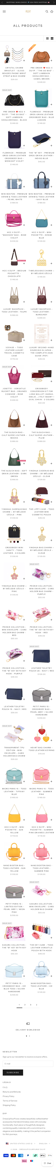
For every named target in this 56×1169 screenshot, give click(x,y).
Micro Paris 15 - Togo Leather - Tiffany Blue (14, 791)
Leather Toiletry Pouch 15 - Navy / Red (14, 707)
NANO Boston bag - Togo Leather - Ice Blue (42, 986)
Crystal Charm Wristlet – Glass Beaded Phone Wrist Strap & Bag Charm (14, 72)
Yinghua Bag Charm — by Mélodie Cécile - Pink (14, 588)
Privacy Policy (8, 1096)
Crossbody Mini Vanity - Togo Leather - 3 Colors (14, 550)
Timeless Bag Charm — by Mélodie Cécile (42, 272)
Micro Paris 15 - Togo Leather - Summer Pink (41, 791)
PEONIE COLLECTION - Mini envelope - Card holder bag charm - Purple (41, 590)
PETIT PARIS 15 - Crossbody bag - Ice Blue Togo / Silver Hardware (14, 987)
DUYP (42, 1149)
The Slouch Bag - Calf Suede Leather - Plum (41, 435)
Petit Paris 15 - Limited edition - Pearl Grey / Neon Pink (14, 908)
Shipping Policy (9, 1105)
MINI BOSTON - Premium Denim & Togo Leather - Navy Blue (42, 196)
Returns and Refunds (12, 1092)
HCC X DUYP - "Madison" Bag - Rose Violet (14, 235)
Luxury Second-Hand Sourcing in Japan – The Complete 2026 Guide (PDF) (41, 351)
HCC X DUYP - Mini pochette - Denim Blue (41, 235)
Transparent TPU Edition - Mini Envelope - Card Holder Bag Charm (14, 752)
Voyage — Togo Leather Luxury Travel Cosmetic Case (14, 351)
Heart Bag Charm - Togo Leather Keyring (42, 749)
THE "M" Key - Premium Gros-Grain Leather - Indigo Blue (41, 155)
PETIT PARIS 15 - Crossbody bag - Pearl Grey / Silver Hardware (41, 710)
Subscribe (13, 1072)
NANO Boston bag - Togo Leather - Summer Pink (42, 868)
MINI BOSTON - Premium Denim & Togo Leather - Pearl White (14, 196)
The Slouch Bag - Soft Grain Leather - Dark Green (14, 473)
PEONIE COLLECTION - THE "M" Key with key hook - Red (41, 630)
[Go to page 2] (36, 1005)
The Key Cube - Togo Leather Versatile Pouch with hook (41, 948)
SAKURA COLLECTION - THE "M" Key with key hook (14, 948)
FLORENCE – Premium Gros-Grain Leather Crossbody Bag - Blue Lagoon (41, 116)
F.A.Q (5, 1087)
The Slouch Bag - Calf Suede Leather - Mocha (14, 435)
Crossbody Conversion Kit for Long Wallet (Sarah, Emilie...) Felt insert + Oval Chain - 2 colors (42, 394)
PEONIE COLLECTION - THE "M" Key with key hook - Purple (14, 671)
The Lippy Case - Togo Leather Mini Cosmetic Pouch (41, 512)
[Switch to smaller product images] (52, 38)
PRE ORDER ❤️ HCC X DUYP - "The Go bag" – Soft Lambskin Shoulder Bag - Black (14, 116)
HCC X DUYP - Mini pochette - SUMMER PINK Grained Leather (41, 830)
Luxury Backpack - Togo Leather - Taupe (14, 310)
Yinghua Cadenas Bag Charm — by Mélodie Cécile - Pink (14, 512)
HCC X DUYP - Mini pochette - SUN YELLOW (14, 830)
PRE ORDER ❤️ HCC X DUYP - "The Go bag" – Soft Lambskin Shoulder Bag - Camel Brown (41, 73)
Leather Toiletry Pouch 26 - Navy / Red (41, 669)
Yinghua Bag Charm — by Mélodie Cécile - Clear (41, 550)
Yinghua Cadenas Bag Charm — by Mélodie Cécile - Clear (41, 473)
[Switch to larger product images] (47, 38)
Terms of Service (10, 1101)
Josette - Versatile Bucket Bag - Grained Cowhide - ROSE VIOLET (14, 393)
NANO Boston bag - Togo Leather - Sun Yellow (14, 868)
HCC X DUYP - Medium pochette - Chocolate (14, 273)
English (43, 1144)
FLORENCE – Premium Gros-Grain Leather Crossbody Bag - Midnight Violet (14, 157)
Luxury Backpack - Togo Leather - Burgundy (42, 312)
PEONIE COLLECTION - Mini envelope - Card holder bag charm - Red (14, 631)
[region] (28, 1026)
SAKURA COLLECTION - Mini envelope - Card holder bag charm (41, 906)
